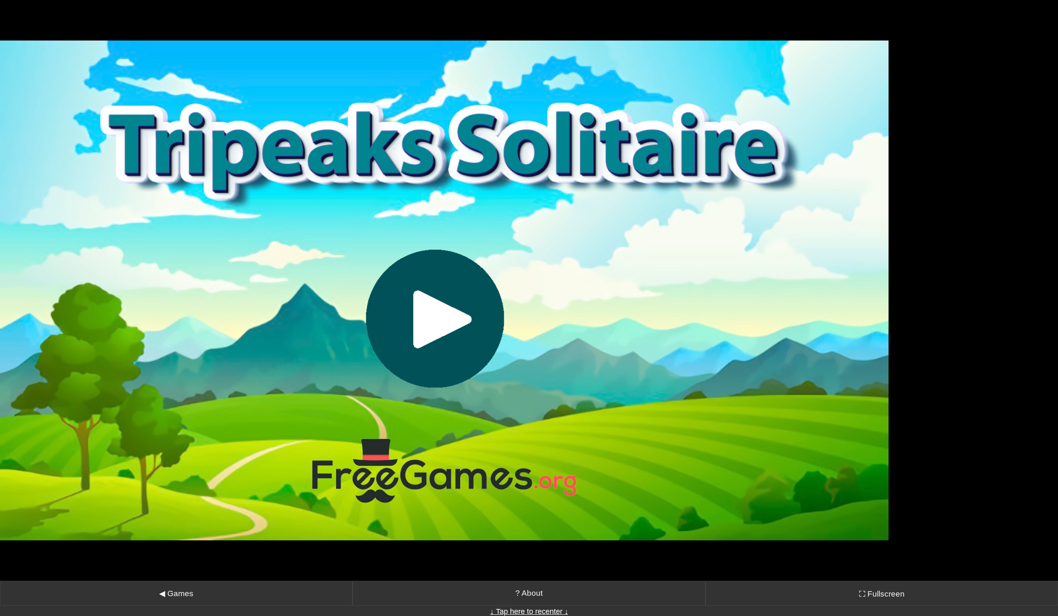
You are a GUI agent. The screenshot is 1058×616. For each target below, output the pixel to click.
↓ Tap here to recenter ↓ (529, 611)
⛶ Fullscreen (882, 594)
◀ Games (176, 593)
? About (529, 593)
